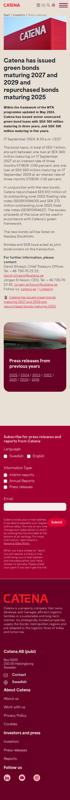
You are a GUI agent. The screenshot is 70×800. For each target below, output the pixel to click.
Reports (10, 759)
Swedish (16, 456)
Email (8, 499)
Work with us (14, 707)
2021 (13, 380)
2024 (25, 375)
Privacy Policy (15, 716)
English (38, 456)
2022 (48, 375)
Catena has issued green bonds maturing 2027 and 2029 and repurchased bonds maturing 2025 (30, 302)
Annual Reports (22, 481)
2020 (24, 380)
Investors (19, 15)
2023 (36, 375)
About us (11, 699)
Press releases (21, 487)
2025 (13, 375)
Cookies (10, 724)
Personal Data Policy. (17, 544)
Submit (56, 522)
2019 (35, 380)
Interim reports (21, 475)
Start (7, 15)
